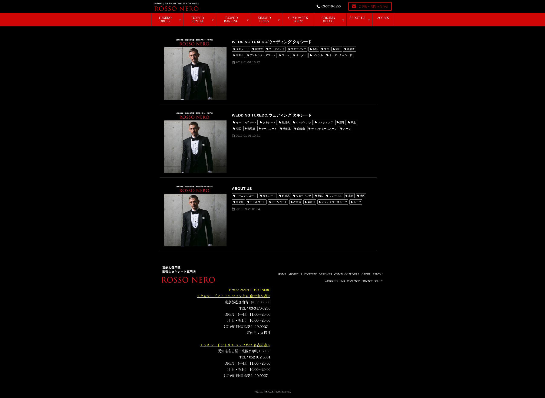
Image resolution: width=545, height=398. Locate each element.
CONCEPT (310, 274)
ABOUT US (357, 17)
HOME (282, 274)
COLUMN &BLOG (328, 19)
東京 (326, 49)
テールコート (269, 128)
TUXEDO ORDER (165, 19)
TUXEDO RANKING (231, 19)
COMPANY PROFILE (346, 274)
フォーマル (335, 195)
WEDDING (331, 281)
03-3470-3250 (331, 6)
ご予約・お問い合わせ (373, 6)
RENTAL (378, 274)
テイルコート (257, 201)
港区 (338, 49)
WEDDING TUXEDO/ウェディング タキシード (272, 42)
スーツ (286, 55)
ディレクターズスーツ (262, 55)
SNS (342, 281)
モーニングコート (246, 122)
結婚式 (259, 49)
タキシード (242, 49)
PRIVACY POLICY (372, 281)
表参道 (351, 49)
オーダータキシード (340, 55)
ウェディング (276, 49)
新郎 (315, 49)
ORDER (366, 274)
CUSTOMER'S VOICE (298, 19)
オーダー (301, 55)
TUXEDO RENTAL (197, 19)
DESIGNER (325, 274)
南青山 (240, 55)
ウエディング (298, 49)
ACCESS (383, 17)
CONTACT (353, 281)
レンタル (318, 55)
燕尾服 (251, 128)
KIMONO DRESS (264, 19)
